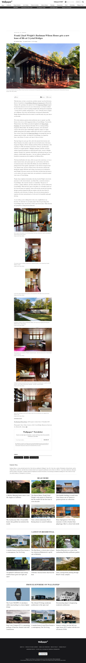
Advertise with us (30, 649)
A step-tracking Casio (53, 7)
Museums (26, 457)
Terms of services (29, 443)
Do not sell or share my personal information (48, 649)
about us (22, 647)
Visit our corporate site (56, 659)
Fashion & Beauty (44, 5)
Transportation (60, 5)
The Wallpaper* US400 (41, 7)
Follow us (43, 97)
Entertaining (72, 5)
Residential (24, 32)
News (36, 41)
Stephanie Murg (18, 41)
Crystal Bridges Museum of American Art (35, 103)
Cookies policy (62, 647)
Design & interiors (17, 5)
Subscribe (78, 1)
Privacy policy (54, 647)
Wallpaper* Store (80, 5)
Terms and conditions (44, 647)
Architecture (9, 5)
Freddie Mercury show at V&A (26, 7)
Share (17, 97)
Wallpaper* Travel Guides (66, 7)
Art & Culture (25, 5)
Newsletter (49, 97)
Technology (52, 5)
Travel (66, 5)
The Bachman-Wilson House (20, 422)
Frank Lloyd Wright (42, 105)
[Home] (2, 5)
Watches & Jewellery (35, 5)
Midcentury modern (19, 457)
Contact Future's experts (31, 647)
